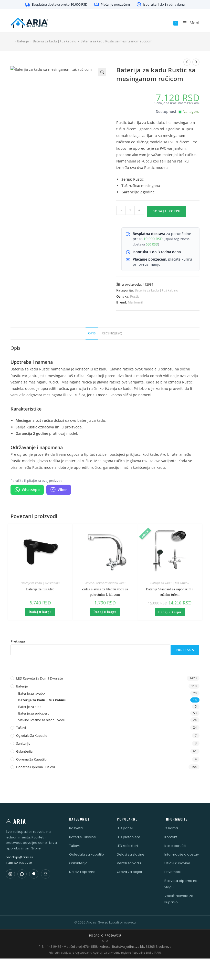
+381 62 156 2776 (19, 862)
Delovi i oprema (82, 871)
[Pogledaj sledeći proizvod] (196, 62)
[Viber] (33, 874)
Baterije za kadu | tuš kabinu (156, 290)
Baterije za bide (29, 706)
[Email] (45, 874)
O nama (171, 828)
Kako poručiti (175, 845)
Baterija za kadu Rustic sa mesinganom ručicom (116, 41)
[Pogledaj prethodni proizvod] (187, 62)
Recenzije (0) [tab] (112, 333)
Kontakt (170, 837)
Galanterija (24, 751)
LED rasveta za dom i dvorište (39, 678)
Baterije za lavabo (31, 693)
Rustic (134, 296)
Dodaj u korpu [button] (40, 612)
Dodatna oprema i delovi (35, 767)
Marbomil (135, 302)
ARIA (19, 821)
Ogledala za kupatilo (31, 735)
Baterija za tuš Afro (40, 589)
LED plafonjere (128, 837)
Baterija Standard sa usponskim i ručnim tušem (169, 592)
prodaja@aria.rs (19, 857)
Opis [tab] (92, 333)
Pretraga (17, 641)
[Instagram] (10, 874)
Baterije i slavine (82, 837)
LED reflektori (127, 845)
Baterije (22, 686)
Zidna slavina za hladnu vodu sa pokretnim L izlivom (105, 592)
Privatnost (172, 871)
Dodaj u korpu (166, 211)
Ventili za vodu (129, 863)
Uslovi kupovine (177, 863)
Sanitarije (23, 743)
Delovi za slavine (130, 854)
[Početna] (11, 41)
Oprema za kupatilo (31, 759)
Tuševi (21, 727)
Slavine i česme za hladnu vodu (105, 583)
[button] (102, 72)
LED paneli (125, 828)
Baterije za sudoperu (33, 713)
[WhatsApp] (22, 874)
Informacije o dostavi (182, 854)
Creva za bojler (129, 871)
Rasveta (76, 828)
